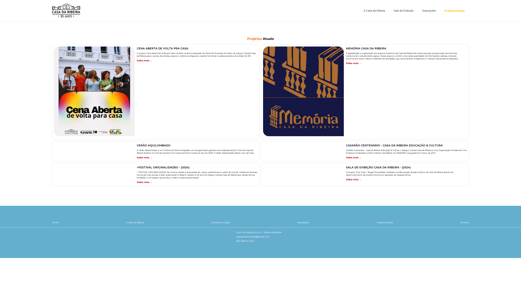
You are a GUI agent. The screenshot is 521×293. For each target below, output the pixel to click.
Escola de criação (220, 222)
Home (55, 222)
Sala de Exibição (404, 10)
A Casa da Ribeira (374, 10)
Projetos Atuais (455, 10)
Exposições (429, 10)
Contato (464, 222)
